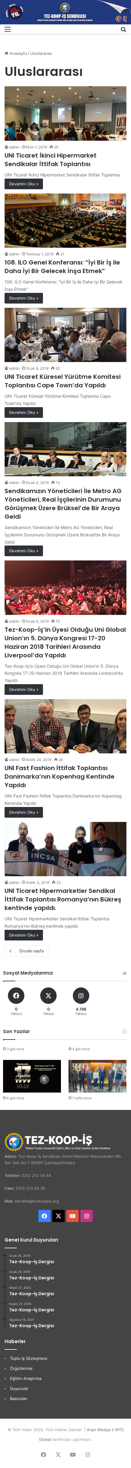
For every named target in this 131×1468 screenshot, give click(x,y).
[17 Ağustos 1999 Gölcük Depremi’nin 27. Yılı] (32, 1076)
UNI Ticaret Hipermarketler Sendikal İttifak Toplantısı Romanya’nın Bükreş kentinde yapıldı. (63, 899)
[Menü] (8, 31)
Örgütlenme (21, 1368)
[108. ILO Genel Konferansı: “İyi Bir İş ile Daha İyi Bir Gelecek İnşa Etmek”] (65, 221)
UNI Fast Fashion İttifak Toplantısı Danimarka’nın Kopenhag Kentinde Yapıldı (60, 776)
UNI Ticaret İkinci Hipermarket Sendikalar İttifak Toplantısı (51, 159)
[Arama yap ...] (123, 31)
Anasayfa (17, 53)
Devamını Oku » (23, 183)
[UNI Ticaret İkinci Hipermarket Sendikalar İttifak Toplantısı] (65, 113)
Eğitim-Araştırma (25, 1378)
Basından (18, 1398)
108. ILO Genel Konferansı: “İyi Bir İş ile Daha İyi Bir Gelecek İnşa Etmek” (62, 266)
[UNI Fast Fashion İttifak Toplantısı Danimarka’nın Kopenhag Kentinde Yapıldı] (65, 726)
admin (14, 147)
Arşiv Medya (98, 1429)
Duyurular (19, 1388)
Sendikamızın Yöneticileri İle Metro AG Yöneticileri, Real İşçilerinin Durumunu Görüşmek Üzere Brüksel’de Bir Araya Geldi (63, 504)
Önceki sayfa (31, 950)
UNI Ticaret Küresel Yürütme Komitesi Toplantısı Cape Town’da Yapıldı (63, 380)
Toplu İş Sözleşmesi (28, 1358)
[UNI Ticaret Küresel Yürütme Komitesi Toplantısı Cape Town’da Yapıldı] (65, 335)
